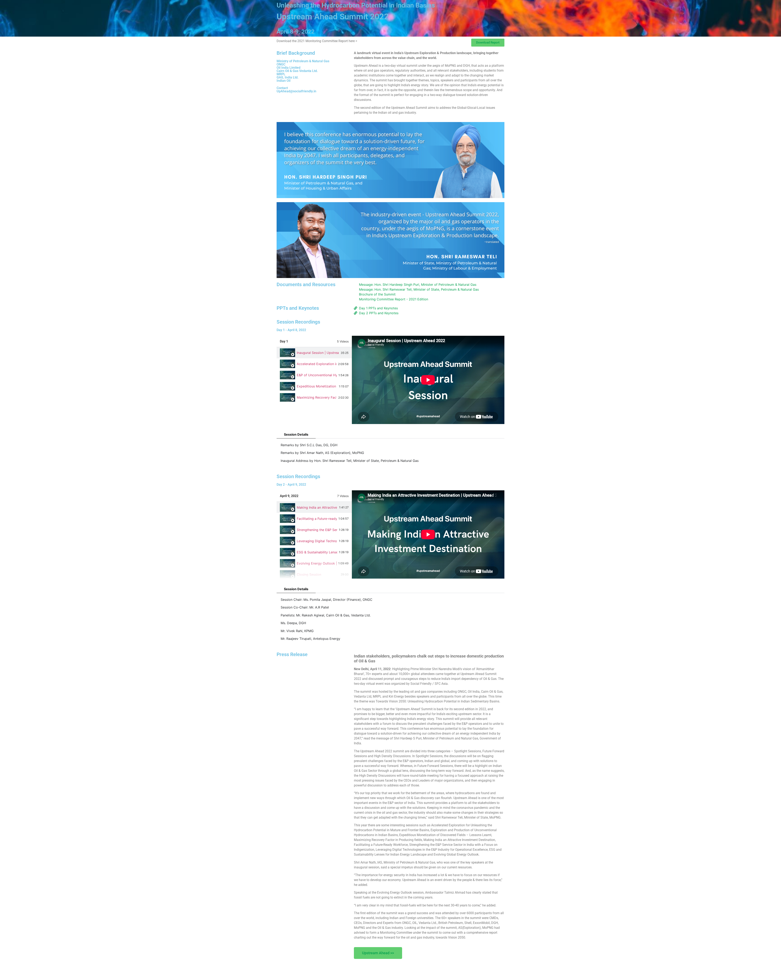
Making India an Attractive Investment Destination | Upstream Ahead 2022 (317, 507)
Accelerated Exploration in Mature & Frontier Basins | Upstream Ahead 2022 (316, 364)
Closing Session (309, 574)
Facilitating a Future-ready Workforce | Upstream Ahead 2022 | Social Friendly (317, 519)
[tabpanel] (428, 380)
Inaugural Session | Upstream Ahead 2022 (318, 353)
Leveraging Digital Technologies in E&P (317, 541)
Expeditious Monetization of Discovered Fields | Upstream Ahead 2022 (317, 386)
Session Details (296, 434)
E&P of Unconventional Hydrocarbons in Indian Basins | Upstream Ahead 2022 (317, 375)
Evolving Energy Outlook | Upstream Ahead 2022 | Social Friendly (317, 563)
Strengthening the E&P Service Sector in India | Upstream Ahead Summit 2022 (317, 530)
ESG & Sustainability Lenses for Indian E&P (317, 552)
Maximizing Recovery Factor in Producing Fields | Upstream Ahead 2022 (317, 397)
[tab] (314, 352)
